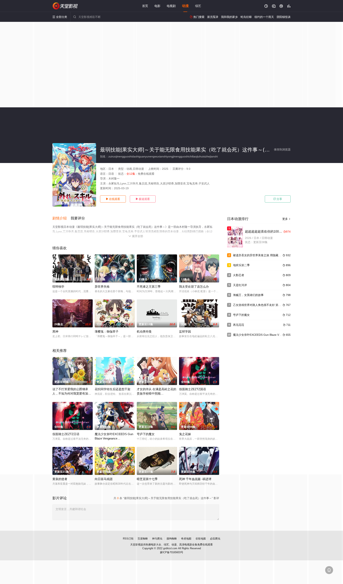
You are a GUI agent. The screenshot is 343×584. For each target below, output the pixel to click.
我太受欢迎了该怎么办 (194, 286)
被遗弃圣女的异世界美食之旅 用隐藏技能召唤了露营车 (267, 255)
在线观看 (113, 199)
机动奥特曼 (144, 331)
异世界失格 (102, 286)
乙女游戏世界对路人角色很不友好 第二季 (258, 305)
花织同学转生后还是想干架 (112, 389)
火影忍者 (238, 275)
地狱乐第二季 (241, 265)
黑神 (55, 331)
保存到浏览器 (282, 149)
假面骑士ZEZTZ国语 (192, 389)
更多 (286, 218)
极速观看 (143, 199)
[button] (61, 218)
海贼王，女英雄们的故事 (248, 295)
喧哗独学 (58, 286)
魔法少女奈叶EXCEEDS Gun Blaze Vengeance (262, 334)
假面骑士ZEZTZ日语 (65, 434)
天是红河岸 (240, 285)
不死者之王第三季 (149, 286)
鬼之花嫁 (185, 434)
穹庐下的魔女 (146, 434)
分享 (277, 199)
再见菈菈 (238, 324)
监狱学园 (185, 331)
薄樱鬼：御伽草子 (107, 331)
